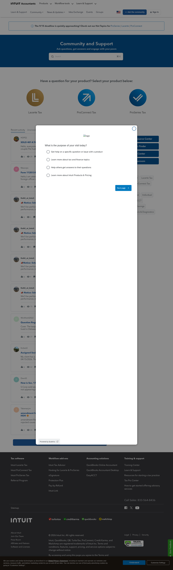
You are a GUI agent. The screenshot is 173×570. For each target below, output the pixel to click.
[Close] (134, 128)
